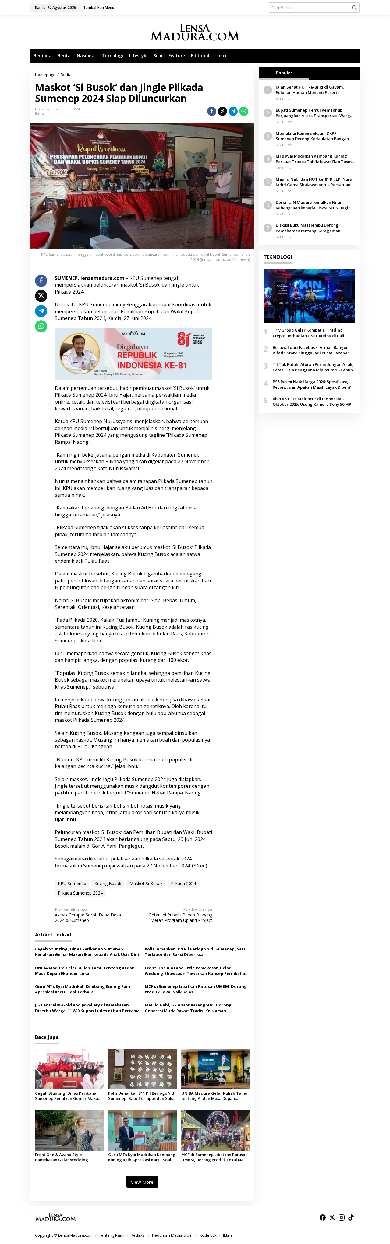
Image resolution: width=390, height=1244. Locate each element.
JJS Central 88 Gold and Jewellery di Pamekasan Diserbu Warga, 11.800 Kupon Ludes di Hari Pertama (87, 1007)
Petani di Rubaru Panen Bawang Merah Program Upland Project (180, 915)
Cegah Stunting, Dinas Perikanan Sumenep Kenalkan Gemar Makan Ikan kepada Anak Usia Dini (87, 951)
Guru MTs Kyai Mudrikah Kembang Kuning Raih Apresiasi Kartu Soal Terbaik (82, 989)
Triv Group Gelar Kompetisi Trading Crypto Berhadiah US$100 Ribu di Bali (308, 332)
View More (142, 1182)
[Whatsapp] (243, 111)
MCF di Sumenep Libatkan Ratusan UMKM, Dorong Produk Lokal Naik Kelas (196, 989)
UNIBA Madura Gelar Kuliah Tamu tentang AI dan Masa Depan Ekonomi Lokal (85, 970)
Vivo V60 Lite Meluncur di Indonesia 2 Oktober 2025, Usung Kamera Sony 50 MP (312, 401)
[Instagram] (342, 1217)
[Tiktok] (351, 1217)
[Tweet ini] (222, 111)
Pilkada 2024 (183, 883)
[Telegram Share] (233, 111)
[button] (354, 7)
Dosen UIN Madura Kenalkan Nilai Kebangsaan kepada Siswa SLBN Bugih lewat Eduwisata (313, 205)
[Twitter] (332, 1217)
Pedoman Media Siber (172, 1235)
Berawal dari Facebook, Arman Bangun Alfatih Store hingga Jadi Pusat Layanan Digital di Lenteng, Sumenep (311, 350)
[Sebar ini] (211, 111)
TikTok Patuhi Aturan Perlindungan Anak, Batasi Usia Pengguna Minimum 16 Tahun (313, 367)
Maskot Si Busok (146, 883)
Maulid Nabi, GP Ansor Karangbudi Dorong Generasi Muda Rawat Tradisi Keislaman (188, 1007)
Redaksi (138, 1235)
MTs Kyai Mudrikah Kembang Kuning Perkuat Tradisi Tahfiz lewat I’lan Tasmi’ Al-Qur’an (315, 158)
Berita (40, 113)
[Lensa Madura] (195, 32)
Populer (284, 72)
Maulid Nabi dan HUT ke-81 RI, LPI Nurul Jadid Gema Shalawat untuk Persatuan (314, 181)
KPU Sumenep (72, 883)
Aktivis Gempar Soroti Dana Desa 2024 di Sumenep (88, 915)
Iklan (227, 1235)
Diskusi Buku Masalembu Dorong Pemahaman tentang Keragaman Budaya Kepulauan (308, 227)
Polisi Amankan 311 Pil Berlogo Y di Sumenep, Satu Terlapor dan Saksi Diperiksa (195, 951)
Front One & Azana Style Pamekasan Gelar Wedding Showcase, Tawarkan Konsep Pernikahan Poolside (196, 970)
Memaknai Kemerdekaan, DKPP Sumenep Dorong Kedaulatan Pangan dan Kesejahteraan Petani (312, 135)
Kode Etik (208, 1235)
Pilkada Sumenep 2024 (80, 893)
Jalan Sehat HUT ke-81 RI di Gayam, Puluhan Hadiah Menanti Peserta (310, 89)
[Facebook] (323, 1217)
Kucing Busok (107, 883)
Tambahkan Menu (98, 7)
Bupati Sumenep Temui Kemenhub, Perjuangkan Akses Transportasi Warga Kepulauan (314, 112)
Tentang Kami (111, 1235)
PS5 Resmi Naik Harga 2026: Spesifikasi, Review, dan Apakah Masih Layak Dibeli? (312, 384)
